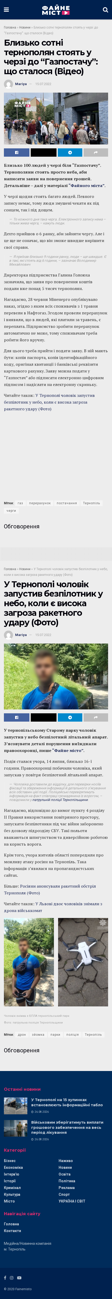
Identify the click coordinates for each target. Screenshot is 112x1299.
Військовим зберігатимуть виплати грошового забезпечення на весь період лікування (67, 1127)
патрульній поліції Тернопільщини (60, 800)
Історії (9, 1181)
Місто (9, 1201)
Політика (67, 1181)
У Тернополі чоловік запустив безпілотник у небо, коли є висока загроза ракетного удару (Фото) (49, 402)
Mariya (21, 84)
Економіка (13, 1167)
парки (55, 1035)
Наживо (66, 1161)
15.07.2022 (43, 84)
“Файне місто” (67, 750)
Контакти (12, 1231)
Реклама (67, 1188)
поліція (72, 1035)
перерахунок (40, 503)
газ (20, 503)
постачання (67, 503)
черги (11, 511)
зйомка (38, 1035)
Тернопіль (91, 503)
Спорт (64, 1194)
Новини (24, 27)
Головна (10, 27)
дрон (22, 1035)
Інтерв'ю (11, 1174)
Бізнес (10, 1161)
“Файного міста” (86, 185)
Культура (12, 1194)
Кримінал (12, 1188)
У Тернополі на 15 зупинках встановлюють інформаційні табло (67, 1102)
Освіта (65, 1174)
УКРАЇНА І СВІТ (72, 1201)
